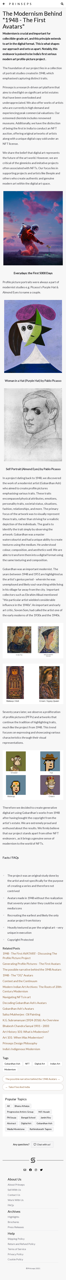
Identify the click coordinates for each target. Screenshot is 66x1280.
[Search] (62, 4)
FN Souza (11, 1117)
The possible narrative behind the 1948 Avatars (32, 969)
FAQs (11, 1205)
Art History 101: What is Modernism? (26, 1031)
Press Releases (16, 1227)
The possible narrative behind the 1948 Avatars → (32, 1078)
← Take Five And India (17, 1086)
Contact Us (14, 1194)
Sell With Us (14, 1189)
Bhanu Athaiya (22, 1106)
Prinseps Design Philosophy (20, 1043)
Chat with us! (43, 1144)
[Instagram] (36, 1169)
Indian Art (55, 1063)
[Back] (4, 4)
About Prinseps (16, 1184)
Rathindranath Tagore (41, 1129)
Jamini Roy (46, 1117)
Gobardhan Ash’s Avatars (18, 1008)
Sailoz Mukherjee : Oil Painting (21, 1014)
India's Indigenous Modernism (21, 1049)
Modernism (10, 1069)
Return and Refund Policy (21, 1243)
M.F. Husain (44, 1111)
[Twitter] (41, 1169)
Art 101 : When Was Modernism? (23, 1037)
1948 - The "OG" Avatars (18, 975)
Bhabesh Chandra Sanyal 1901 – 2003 (26, 1026)
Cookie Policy (15, 1259)
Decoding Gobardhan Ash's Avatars (25, 1003)
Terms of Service (17, 1249)
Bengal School (28, 1117)
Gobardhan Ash (12, 1063)
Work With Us (16, 1199)
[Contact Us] (25, 1169)
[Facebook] (30, 1169)
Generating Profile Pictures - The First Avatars (32, 963)
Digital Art (26, 1123)
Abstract (11, 1123)
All (8, 1106)
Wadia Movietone (16, 1129)
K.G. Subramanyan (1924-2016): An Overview (31, 1020)
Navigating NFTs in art (17, 997)
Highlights (13, 1216)
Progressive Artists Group (20, 1111)
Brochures (13, 1221)
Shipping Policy (16, 1238)
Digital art (40, 1063)
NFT (27, 1063)
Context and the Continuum (20, 981)
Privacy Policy (15, 1254)
